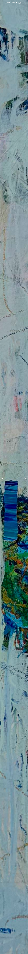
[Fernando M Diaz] (14, 3)
